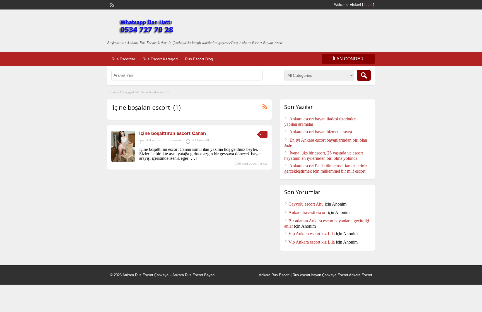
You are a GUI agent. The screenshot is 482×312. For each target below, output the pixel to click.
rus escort (175, 140)
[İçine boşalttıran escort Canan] (123, 160)
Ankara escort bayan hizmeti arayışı (320, 131)
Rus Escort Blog (199, 59)
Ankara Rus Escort (274, 275)
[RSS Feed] (111, 4)
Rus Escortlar (123, 59)
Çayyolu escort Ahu (306, 204)
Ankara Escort (155, 140)
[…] (193, 158)
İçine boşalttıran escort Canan (172, 133)
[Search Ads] (364, 75)
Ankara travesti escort (307, 212)
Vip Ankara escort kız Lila (311, 233)
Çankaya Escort (335, 275)
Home (112, 92)
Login (368, 5)
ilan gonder (348, 58)
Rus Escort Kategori (160, 59)
